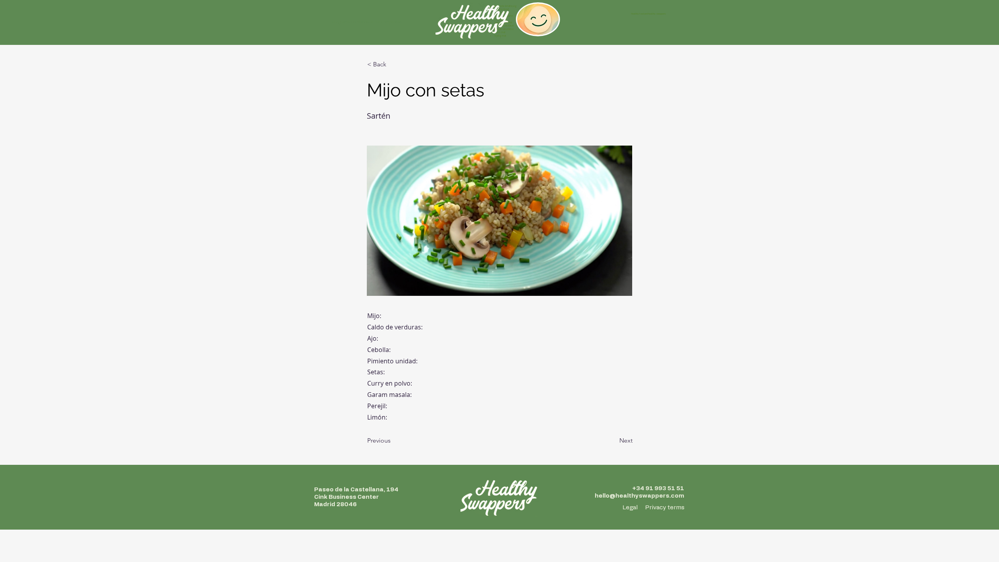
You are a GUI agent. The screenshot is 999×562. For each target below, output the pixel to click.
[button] (393, 64)
